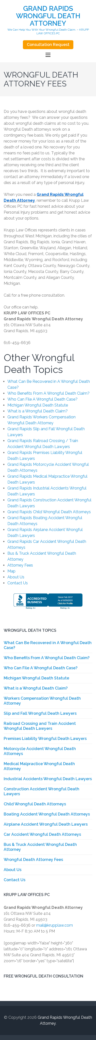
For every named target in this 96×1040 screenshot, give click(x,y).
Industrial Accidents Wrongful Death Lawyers (48, 778)
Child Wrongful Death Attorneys (35, 804)
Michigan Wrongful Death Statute (37, 405)
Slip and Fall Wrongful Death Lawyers (40, 713)
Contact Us (17, 583)
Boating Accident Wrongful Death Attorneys (47, 814)
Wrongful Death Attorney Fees (33, 859)
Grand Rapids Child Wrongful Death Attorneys (49, 512)
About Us (15, 577)
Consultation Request (48, 44)
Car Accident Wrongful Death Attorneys (42, 834)
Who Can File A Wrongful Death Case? (42, 399)
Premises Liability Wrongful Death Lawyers (45, 738)
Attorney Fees (20, 565)
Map (11, 571)
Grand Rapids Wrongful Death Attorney (48, 15)
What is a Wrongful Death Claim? (37, 411)
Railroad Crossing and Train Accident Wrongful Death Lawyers (40, 726)
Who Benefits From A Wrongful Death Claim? (48, 393)
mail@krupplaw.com (54, 925)
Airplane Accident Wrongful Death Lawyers (46, 824)
